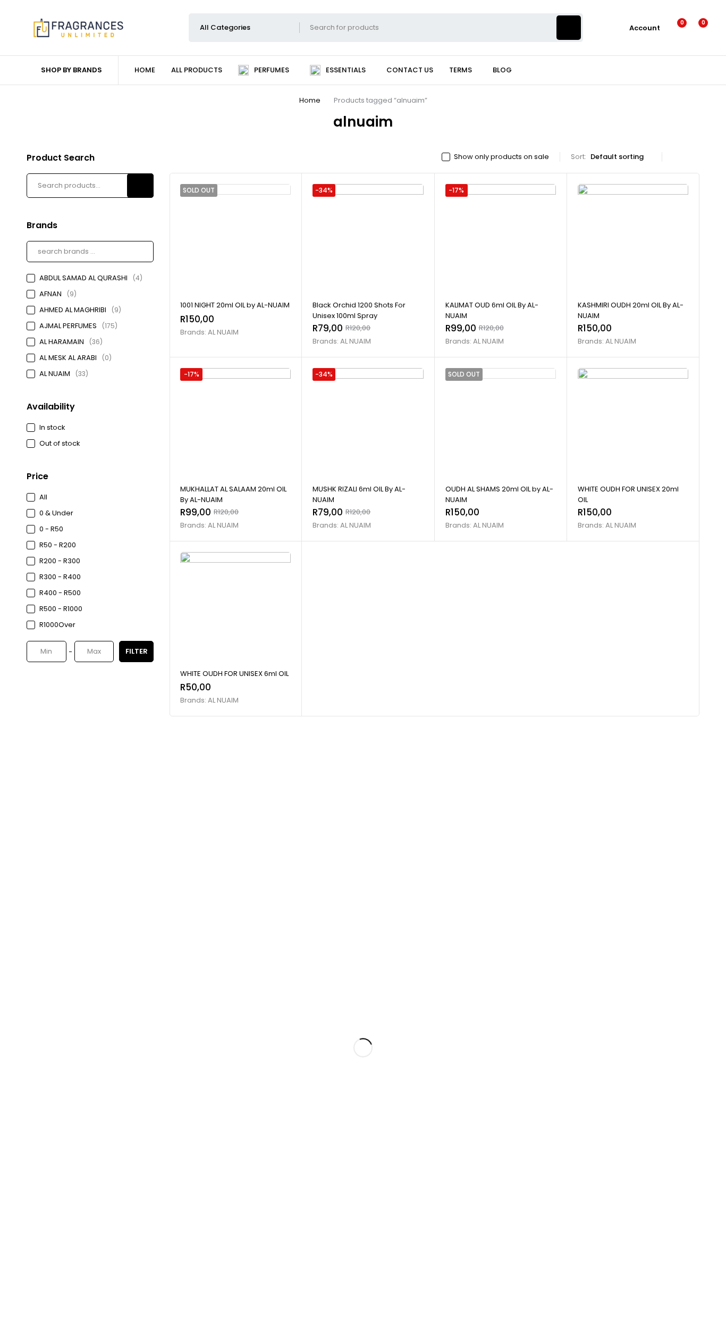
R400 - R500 (60, 593)
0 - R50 (51, 529)
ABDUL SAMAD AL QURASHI (90, 278)
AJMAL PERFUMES (78, 326)
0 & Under (56, 513)
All (43, 497)
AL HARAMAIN (71, 342)
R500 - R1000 (60, 609)
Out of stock (59, 443)
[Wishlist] (675, 28)
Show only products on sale (501, 157)
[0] (694, 28)
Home (309, 100)
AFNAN (58, 294)
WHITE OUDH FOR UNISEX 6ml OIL (234, 674)
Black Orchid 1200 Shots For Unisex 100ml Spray (359, 310)
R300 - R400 (60, 577)
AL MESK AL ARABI (75, 358)
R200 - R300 (59, 561)
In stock (52, 427)
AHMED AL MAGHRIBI (80, 310)
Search (140, 185)
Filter (136, 651)
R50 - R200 (57, 545)
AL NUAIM (63, 374)
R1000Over (57, 625)
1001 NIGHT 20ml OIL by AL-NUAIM (235, 305)
